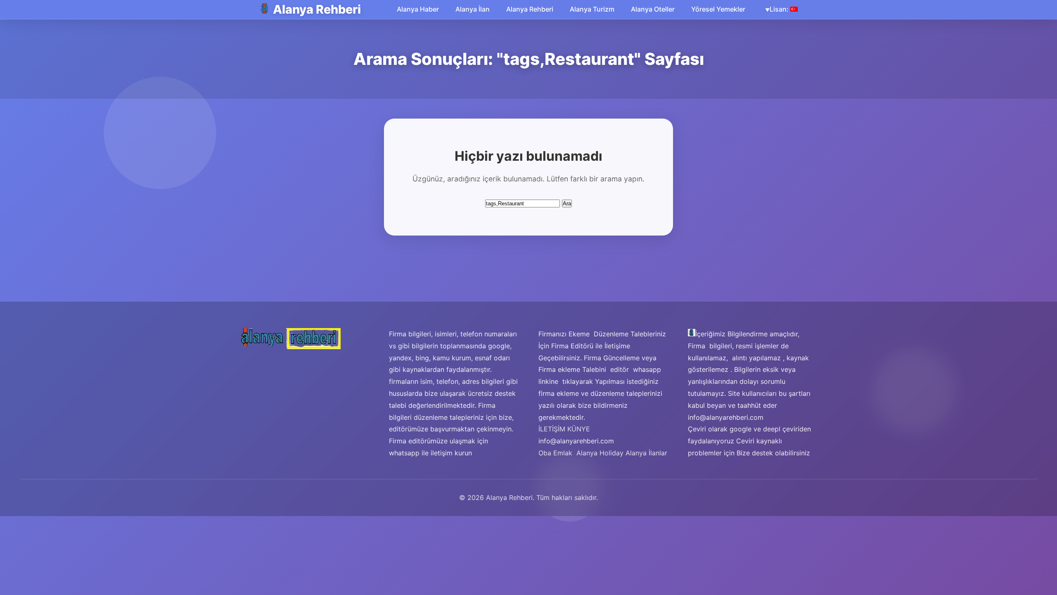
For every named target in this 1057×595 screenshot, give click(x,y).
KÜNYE (578, 429)
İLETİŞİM (551, 429)
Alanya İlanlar (646, 453)
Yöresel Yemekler (718, 9)
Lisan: (780, 9)
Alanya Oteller (653, 9)
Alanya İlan (472, 9)
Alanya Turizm (592, 9)
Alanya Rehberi (317, 9)
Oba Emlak (555, 453)
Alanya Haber (418, 9)
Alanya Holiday (599, 453)
